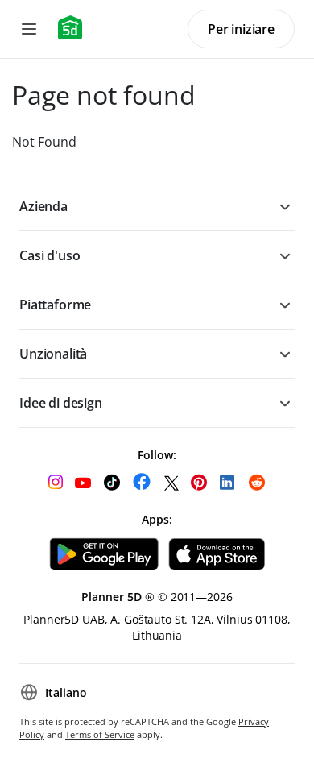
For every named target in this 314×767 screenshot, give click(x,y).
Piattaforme (55, 304)
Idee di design (60, 403)
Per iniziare (241, 29)
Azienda (43, 206)
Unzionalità (53, 354)
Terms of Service (99, 734)
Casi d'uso (49, 255)
